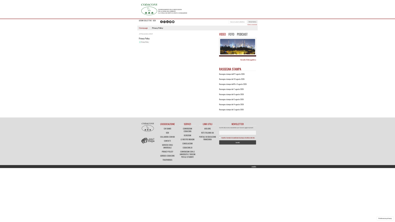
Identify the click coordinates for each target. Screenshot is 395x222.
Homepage (143, 28)
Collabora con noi (167, 136)
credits (254, 166)
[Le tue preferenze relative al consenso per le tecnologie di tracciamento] (385, 218)
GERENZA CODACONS (167, 155)
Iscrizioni (187, 135)
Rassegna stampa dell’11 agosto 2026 (232, 74)
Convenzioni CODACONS (187, 130)
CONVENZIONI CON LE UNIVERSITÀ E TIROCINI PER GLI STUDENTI (187, 154)
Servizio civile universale (167, 146)
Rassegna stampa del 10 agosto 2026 (232, 79)
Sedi (167, 132)
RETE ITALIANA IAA (207, 132)
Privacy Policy (144, 38)
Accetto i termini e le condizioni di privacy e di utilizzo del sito (238, 138)
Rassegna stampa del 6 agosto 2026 (231, 94)
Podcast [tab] (242, 34)
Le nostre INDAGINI (187, 139)
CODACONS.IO (187, 147)
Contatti (167, 140)
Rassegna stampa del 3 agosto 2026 (231, 109)
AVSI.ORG (207, 128)
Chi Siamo (167, 128)
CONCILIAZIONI (187, 143)
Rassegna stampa (230, 69)
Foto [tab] (231, 34)
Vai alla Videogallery (248, 60)
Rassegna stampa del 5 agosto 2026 (231, 99)
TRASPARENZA (167, 159)
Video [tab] (222, 34)
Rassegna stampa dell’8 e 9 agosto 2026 (233, 84)
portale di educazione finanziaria (207, 138)
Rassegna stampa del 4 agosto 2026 (231, 104)
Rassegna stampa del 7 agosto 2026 (231, 89)
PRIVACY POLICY (167, 151)
